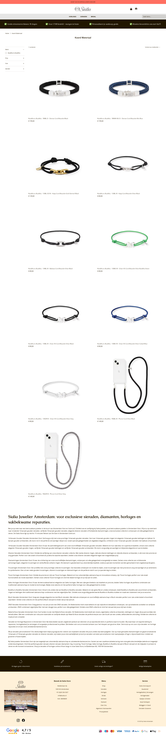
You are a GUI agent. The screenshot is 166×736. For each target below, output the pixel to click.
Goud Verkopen (145, 702)
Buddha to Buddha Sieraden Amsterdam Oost (25, 590)
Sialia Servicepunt (145, 686)
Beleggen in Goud (145, 705)
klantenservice (85, 641)
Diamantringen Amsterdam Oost (20, 560)
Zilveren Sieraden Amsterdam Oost (21, 553)
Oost (64, 528)
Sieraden (104, 689)
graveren (11, 637)
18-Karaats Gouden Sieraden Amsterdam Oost (25, 546)
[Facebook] (23, 720)
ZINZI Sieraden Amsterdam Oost (20, 605)
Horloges (104, 692)
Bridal (104, 695)
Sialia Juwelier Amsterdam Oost (21, 641)
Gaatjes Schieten (145, 699)
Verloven (104, 699)
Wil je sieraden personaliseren (19, 632)
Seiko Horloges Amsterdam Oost (20, 582)
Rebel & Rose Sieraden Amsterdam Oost (22, 612)
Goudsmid (145, 689)
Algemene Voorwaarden (103, 708)
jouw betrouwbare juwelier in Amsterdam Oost (124, 528)
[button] (131, 9)
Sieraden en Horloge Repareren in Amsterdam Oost (27, 622)
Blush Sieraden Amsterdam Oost (20, 597)
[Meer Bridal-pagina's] (96, 16)
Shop (103, 686)
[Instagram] (18, 720)
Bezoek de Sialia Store (62, 681)
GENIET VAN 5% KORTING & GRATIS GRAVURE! (83, 2)
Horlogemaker (144, 695)
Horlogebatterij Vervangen (145, 692)
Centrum (71, 528)
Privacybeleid (103, 712)
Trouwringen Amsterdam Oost (19, 568)
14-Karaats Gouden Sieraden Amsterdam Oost (25, 538)
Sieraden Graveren (145, 708)
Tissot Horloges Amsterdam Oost (20, 575)
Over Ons (104, 705)
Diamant (103, 702)
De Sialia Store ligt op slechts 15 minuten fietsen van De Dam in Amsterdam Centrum (44, 533)
